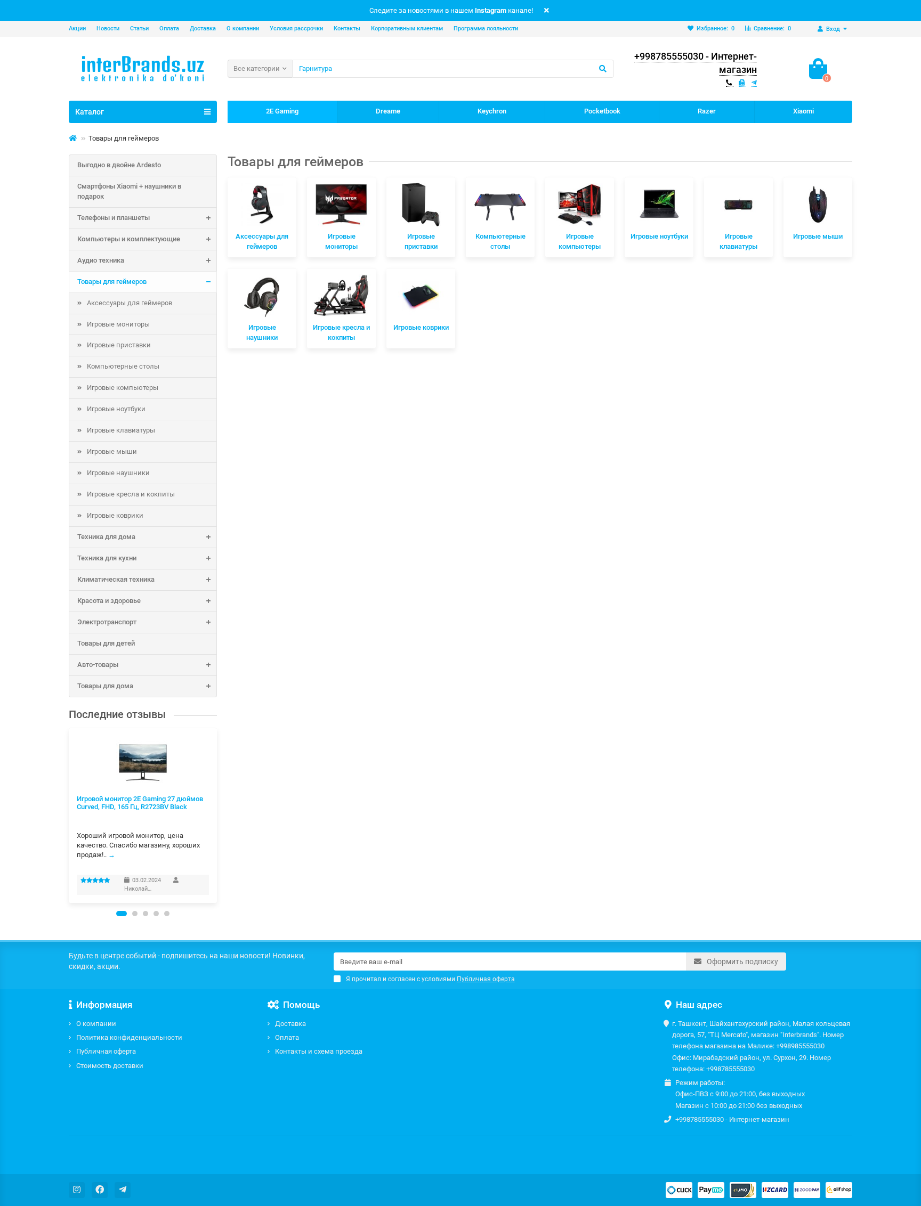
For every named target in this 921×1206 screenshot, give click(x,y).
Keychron (492, 111)
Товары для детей (106, 643)
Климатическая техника (116, 579)
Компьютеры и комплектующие (128, 239)
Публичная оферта (106, 1051)
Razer (707, 111)
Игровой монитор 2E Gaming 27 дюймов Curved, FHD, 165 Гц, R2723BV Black (140, 803)
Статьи (139, 28)
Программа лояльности (486, 28)
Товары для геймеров (112, 282)
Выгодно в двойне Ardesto (119, 165)
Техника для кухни (106, 558)
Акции (77, 28)
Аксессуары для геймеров (129, 303)
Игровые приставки (119, 345)
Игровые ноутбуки (116, 409)
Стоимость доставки (109, 1066)
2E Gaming (282, 111)
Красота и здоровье (109, 601)
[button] (121, 913)
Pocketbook (602, 111)
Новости (107, 28)
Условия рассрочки (296, 28)
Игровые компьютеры (122, 388)
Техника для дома (106, 537)
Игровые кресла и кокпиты (131, 494)
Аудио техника (100, 260)
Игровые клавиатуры (121, 430)
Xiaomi (803, 111)
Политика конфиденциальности (129, 1037)
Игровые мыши (112, 451)
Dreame (388, 111)
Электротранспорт (106, 622)
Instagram (490, 10)
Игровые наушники (118, 473)
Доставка (203, 28)
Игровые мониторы (118, 324)
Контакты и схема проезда (318, 1051)
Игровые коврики (115, 515)
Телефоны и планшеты (113, 218)
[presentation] (69, 815)
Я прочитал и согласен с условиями (430, 979)
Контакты (347, 28)
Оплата (169, 28)
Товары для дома (105, 686)
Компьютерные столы (123, 366)
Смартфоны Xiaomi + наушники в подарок (129, 191)
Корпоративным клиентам (407, 28)
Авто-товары (97, 665)
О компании (243, 28)
